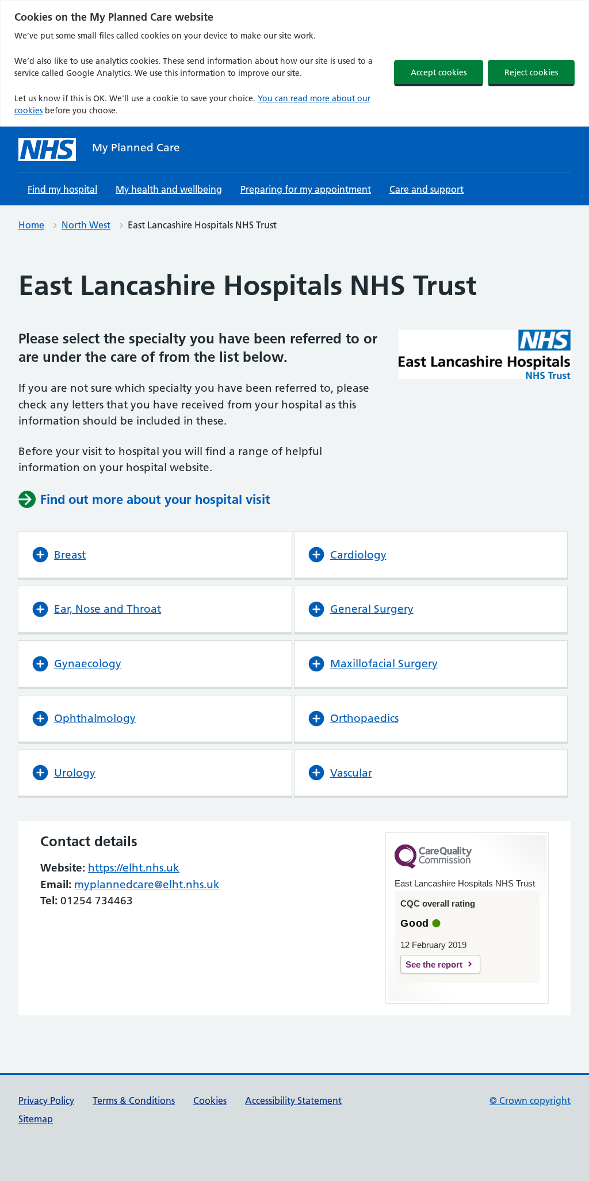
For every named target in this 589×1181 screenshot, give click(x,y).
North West (86, 225)
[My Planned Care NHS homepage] (47, 149)
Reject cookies (531, 72)
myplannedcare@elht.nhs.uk (147, 884)
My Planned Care (136, 147)
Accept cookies (438, 72)
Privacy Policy (46, 1100)
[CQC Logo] (433, 865)
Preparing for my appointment (305, 189)
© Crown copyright (530, 1100)
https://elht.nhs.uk (133, 867)
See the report (434, 964)
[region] (294, 63)
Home (31, 225)
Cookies (210, 1100)
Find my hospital (62, 189)
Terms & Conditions (134, 1100)
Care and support (426, 189)
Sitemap (35, 1119)
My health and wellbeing (169, 189)
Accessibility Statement (293, 1100)
